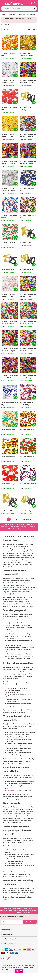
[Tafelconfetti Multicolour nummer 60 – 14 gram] (28, 364)
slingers (18, 790)
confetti (26, 710)
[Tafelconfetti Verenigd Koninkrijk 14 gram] (28, 391)
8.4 (29, 908)
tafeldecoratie (7, 587)
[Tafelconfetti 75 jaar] (9, 258)
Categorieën (12, 14)
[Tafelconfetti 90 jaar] (28, 96)
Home (3, 14)
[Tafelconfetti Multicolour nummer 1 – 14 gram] (9, 310)
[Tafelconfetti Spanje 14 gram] (9, 42)
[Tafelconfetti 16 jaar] (28, 231)
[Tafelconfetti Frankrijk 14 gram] (28, 473)
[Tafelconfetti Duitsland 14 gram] (9, 445)
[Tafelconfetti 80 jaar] (28, 258)
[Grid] (29, 29)
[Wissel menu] (2, 3)
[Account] (32, 3)
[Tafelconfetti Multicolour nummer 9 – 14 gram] (28, 310)
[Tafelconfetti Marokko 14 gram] (9, 96)
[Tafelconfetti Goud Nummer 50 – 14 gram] (28, 42)
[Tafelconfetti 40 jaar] (28, 500)
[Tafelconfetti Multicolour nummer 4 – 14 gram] (28, 123)
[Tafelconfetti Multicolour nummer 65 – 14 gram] (28, 69)
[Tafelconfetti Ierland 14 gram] (9, 418)
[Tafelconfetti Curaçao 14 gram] (28, 177)
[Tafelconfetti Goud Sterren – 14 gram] (9, 123)
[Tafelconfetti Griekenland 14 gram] (9, 391)
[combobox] (19, 8)
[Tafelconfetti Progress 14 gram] (28, 204)
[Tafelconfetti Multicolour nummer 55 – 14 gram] (28, 150)
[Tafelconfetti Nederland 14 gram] (9, 204)
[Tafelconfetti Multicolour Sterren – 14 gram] (28, 283)
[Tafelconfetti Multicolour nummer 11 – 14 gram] (28, 337)
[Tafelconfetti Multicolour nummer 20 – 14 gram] (9, 150)
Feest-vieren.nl (11, 965)
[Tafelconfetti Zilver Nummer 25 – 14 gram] (9, 177)
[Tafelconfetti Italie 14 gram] (9, 231)
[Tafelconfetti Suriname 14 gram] (28, 445)
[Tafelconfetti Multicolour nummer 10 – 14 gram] (9, 337)
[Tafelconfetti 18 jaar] (9, 500)
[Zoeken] (34, 8)
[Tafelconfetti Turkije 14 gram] (9, 473)
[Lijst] (34, 29)
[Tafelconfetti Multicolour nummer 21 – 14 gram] (9, 364)
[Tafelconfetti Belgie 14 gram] (28, 418)
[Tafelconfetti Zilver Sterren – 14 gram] (9, 69)
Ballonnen (10, 790)
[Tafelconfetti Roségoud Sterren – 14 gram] (9, 283)
